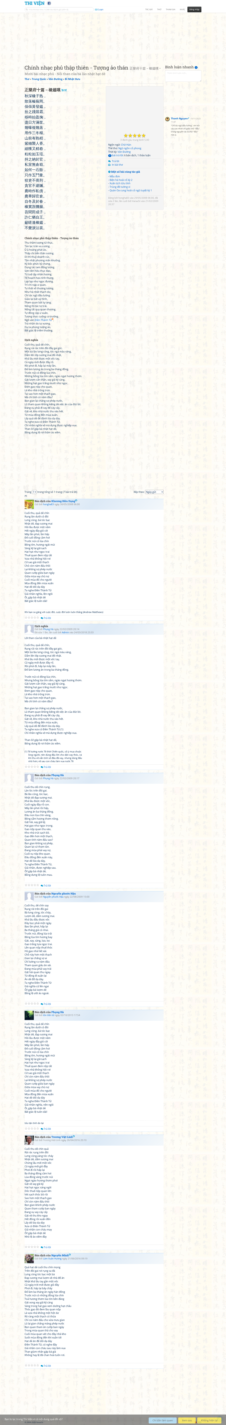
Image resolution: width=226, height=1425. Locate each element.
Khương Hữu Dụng (63, 501)
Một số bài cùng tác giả (125, 171)
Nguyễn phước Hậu (63, 893)
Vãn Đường (124, 151)
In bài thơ (117, 164)
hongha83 (123, 197)
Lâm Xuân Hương (52, 1258)
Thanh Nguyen (179, 118)
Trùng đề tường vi (120, 187)
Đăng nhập (194, 9)
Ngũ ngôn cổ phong (129, 148)
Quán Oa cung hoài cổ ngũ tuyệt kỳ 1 (131, 190)
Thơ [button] (159, 9)
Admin (65, 632)
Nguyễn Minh (60, 1255)
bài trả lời (116, 155)
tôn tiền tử (48, 1015)
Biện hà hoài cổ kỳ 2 (121, 180)
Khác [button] (182, 9)
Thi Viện (34, 3)
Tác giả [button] (149, 9)
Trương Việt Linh (62, 1137)
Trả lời (115, 161)
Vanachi (136, 201)
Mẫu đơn (115, 176)
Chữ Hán (126, 144)
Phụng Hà (48, 629)
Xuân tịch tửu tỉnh (120, 183)
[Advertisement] (113, 36)
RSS (199, 1422)
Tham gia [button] (170, 9)
